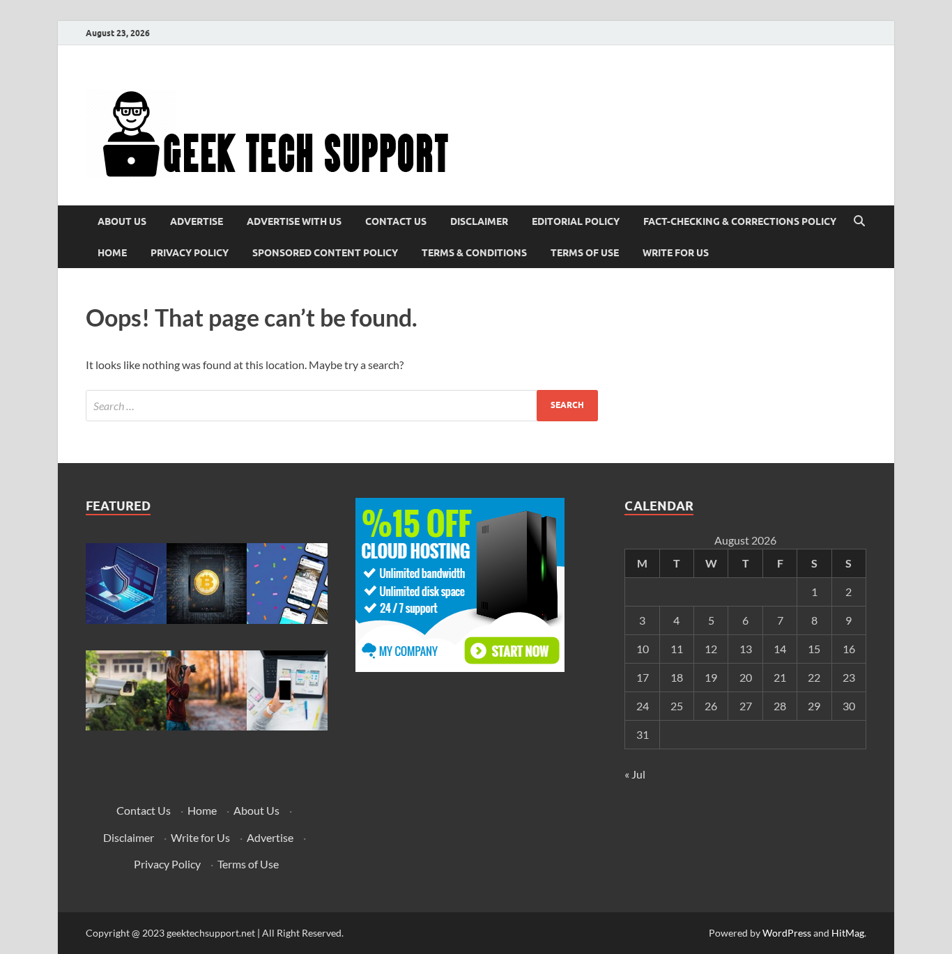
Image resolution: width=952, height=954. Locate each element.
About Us (122, 221)
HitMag (847, 933)
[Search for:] (342, 405)
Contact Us (396, 221)
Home (112, 252)
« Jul (634, 774)
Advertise (196, 221)
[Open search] (859, 221)
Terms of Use (585, 252)
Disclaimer (479, 221)
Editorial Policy (576, 221)
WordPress (786, 933)
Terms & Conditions (474, 252)
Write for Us (676, 252)
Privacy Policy (190, 252)
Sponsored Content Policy (325, 252)
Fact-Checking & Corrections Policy (739, 221)
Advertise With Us (294, 221)
